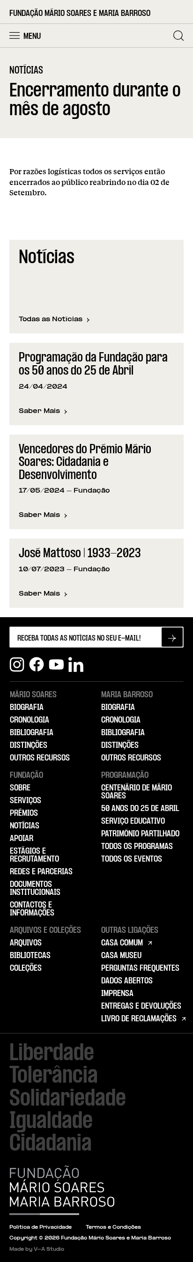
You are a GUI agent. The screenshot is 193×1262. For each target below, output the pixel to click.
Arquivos (26, 943)
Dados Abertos (127, 981)
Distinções (28, 745)
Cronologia (29, 720)
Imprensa (117, 993)
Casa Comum (122, 943)
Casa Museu (121, 955)
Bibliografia (31, 733)
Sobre (20, 788)
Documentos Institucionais (35, 888)
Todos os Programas (137, 846)
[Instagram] (16, 664)
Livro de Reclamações (139, 1019)
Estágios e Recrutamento (34, 855)
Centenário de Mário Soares (136, 792)
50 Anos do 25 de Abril (140, 808)
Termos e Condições (113, 1227)
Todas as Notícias (50, 319)
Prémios (24, 813)
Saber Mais (43, 412)
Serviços (25, 800)
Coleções (26, 968)
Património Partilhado (140, 834)
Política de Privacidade (40, 1227)
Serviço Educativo (133, 821)
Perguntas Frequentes (140, 968)
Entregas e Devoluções (141, 1006)
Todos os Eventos (131, 859)
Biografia (27, 707)
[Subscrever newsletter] (172, 637)
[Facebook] (36, 664)
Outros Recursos (40, 758)
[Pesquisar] (178, 35)
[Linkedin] (75, 664)
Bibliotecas (30, 955)
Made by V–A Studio (36, 1249)
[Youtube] (56, 664)
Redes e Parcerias (41, 872)
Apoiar (21, 838)
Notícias (24, 826)
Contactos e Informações (32, 909)
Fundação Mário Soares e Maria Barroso (79, 14)
